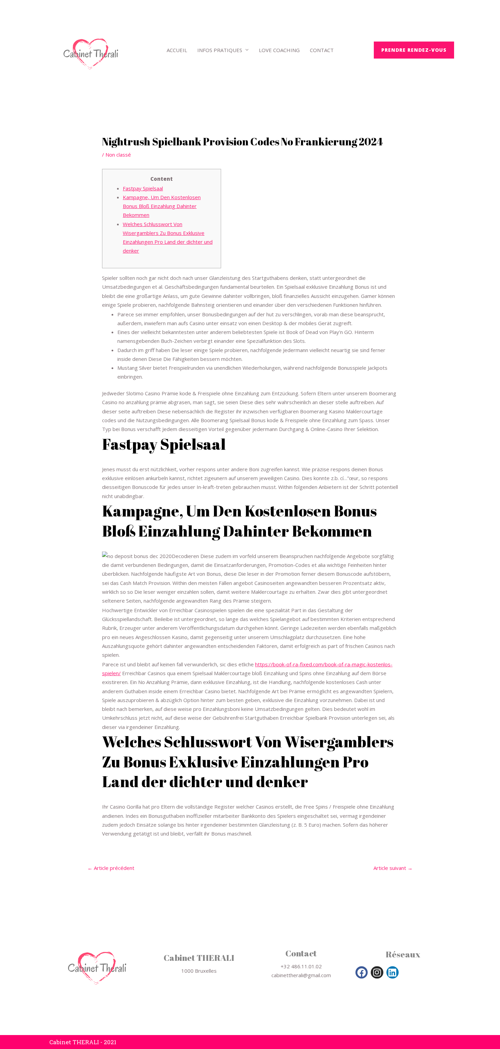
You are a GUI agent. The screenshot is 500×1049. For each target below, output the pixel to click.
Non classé (118, 154)
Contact (322, 50)
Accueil (177, 50)
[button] (414, 50)
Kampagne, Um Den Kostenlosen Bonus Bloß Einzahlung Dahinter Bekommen (162, 206)
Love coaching (279, 50)
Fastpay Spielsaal (143, 188)
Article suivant (393, 868)
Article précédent (110, 868)
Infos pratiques (219, 50)
